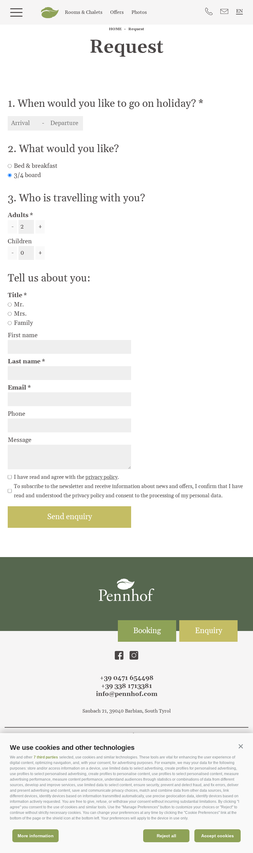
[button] (240, 746)
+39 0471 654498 (127, 678)
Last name (25, 362)
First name (23, 335)
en (239, 11)
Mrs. (20, 314)
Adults (18, 215)
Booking (147, 631)
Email (18, 388)
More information (36, 835)
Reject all (166, 835)
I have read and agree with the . (66, 477)
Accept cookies (217, 835)
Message (19, 440)
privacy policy (101, 477)
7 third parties (46, 757)
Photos (139, 12)
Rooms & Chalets (83, 12)
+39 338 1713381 (126, 686)
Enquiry (208, 631)
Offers (117, 12)
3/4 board (27, 175)
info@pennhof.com (126, 694)
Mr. (19, 305)
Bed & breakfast (35, 166)
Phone (16, 414)
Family (23, 323)
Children (20, 241)
